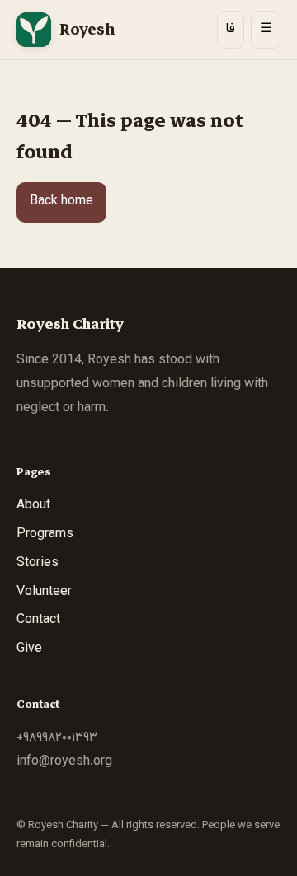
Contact (38, 620)
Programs (44, 534)
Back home (61, 201)
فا (230, 29)
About (33, 505)
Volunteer (44, 592)
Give (29, 649)
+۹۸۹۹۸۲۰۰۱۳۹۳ (56, 738)
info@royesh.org (64, 762)
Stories (37, 563)
